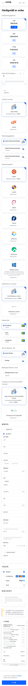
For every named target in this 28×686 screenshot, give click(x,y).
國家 (4, 478)
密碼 (4, 545)
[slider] (3, 81)
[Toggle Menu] (2, 3)
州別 (14, 505)
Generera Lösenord (11, 552)
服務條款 (19, 675)
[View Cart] (20, 2)
